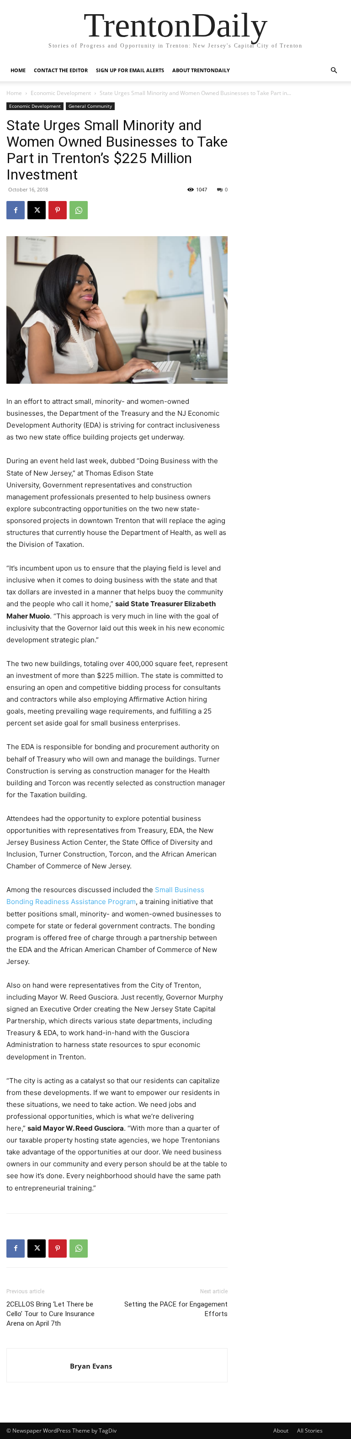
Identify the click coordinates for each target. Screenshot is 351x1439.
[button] (334, 70)
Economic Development (61, 93)
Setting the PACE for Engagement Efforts (176, 1309)
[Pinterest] (57, 210)
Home (18, 70)
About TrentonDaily (201, 70)
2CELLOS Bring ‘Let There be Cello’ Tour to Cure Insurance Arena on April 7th (50, 1314)
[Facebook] (15, 210)
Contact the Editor (61, 70)
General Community (90, 106)
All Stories (310, 1430)
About (280, 1430)
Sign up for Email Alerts (130, 70)
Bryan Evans (91, 1365)
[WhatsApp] (78, 210)
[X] (36, 210)
